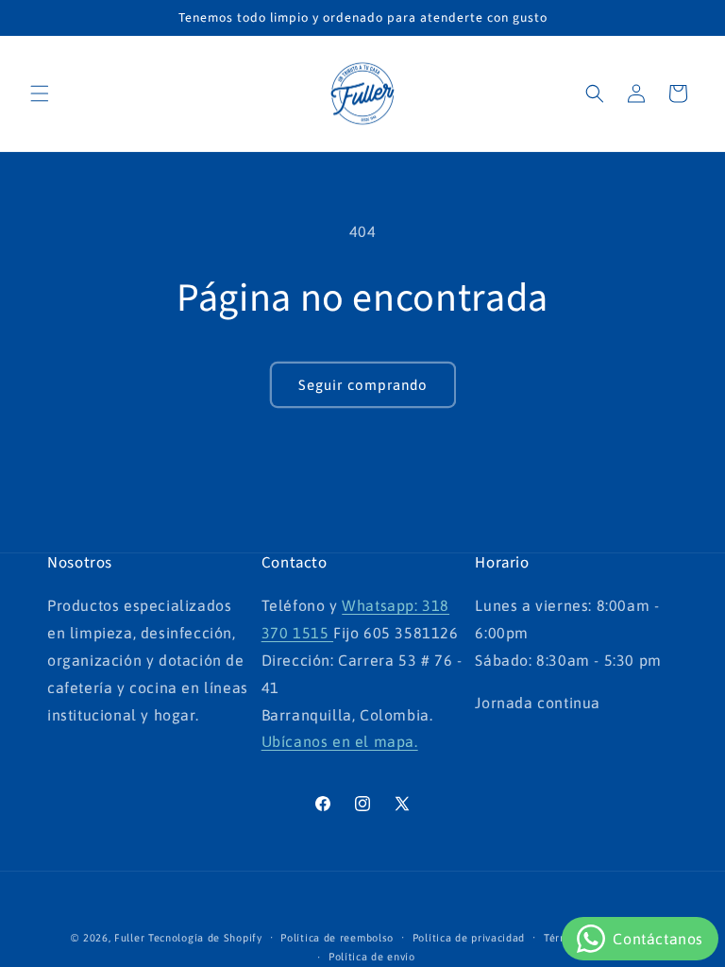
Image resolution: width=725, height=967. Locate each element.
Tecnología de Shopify (205, 937)
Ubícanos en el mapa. (339, 741)
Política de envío (372, 956)
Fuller (129, 937)
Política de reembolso (337, 937)
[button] (39, 93)
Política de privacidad (469, 937)
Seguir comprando (363, 385)
